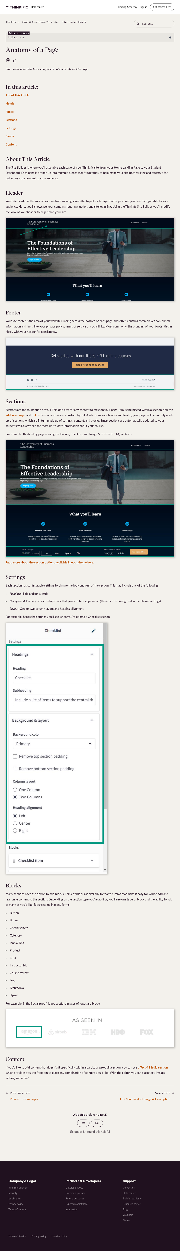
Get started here (162, 7)
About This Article (17, 95)
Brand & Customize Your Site (39, 22)
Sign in (143, 7)
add (8, 415)
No (97, 1123)
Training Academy (127, 7)
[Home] (17, 7)
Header (10, 103)
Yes (83, 1123)
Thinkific (11, 22)
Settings (11, 128)
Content (11, 144)
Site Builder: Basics (74, 22)
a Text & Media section (153, 1067)
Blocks (10, 136)
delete (36, 415)
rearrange (18, 415)
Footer (10, 111)
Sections (11, 119)
